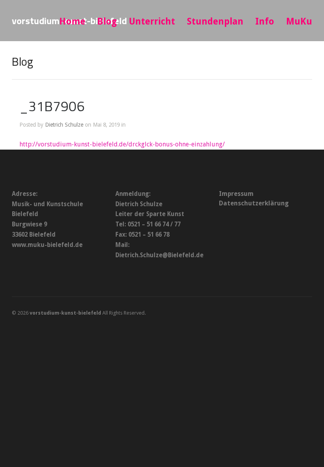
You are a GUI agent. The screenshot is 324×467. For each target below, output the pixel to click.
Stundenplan (215, 22)
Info (264, 22)
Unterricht (152, 22)
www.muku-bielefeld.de (47, 245)
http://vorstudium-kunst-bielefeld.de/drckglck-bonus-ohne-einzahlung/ (122, 144)
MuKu (299, 22)
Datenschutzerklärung (254, 203)
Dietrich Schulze (64, 124)
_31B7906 (52, 106)
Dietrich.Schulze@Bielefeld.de (159, 255)
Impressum (236, 193)
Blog (107, 22)
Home (72, 22)
